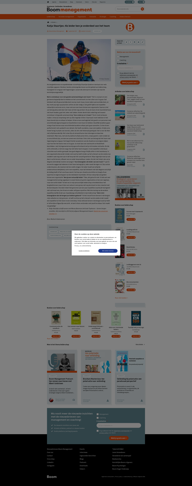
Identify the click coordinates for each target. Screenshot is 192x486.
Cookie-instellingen (84, 251)
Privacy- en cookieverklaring (82, 245)
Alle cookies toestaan (108, 251)
